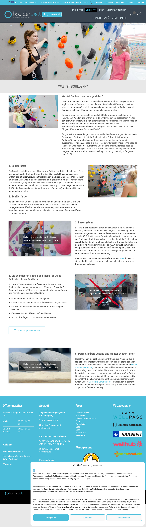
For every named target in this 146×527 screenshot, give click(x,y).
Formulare (80, 415)
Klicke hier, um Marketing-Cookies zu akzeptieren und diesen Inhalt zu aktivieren (39, 238)
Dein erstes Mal (82, 412)
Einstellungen (124, 517)
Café (78, 427)
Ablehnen (87, 517)
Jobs (78, 430)
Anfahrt (8, 464)
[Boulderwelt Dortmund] (33, 14)
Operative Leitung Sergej (100, 382)
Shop (78, 421)
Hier (122, 258)
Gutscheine (81, 424)
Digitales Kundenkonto (86, 418)
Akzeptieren (50, 517)
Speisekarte (81, 432)
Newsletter (80, 435)
